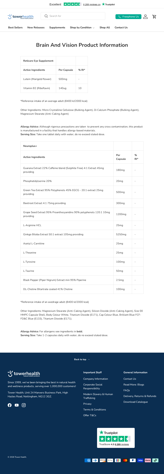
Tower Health (20, 457)
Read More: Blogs (133, 384)
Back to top (80, 359)
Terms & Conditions (94, 409)
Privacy (87, 404)
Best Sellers (15, 27)
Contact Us (121, 27)
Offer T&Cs (89, 415)
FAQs (126, 390)
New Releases (36, 27)
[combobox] (73, 16)
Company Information (95, 379)
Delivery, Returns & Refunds (139, 396)
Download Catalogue (135, 402)
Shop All (105, 27)
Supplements (57, 27)
